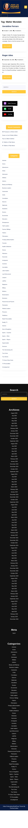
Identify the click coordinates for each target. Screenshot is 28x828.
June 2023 (14, 509)
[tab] (25, 7)
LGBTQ (4, 281)
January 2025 (14, 461)
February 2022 (14, 532)
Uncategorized (5, 367)
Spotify (9, 108)
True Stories (5, 356)
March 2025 (14, 456)
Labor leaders (5, 270)
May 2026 (14, 420)
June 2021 (14, 553)
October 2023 (14, 499)
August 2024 (14, 474)
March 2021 (14, 560)
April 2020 (14, 588)
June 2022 (14, 522)
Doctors (4, 212)
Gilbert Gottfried (10, 138)
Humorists (4, 256)
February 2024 (14, 489)
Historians (4, 253)
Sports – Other (5, 336)
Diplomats (4, 205)
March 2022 (14, 530)
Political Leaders (6, 308)
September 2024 (14, 471)
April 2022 (14, 527)
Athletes (4, 177)
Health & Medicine (6, 246)
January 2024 (14, 492)
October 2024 (14, 469)
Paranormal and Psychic (8, 301)
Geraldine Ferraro (10, 26)
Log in (14, 633)
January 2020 (14, 596)
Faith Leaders (5, 225)
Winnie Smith (14, 131)
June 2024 (14, 479)
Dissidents (4, 208)
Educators (4, 219)
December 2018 (14, 619)
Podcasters (5, 305)
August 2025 (14, 443)
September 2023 (14, 502)
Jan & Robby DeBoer (12, 135)
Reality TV (4, 322)
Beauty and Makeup (7, 184)
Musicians (4, 298)
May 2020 (14, 586)
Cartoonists (5, 191)
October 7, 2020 (8, 30)
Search (5, 15)
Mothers (4, 291)
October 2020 (14, 573)
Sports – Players (6, 339)
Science (4, 325)
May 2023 (14, 512)
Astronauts (5, 174)
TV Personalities (6, 363)
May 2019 (14, 609)
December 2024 (14, 464)
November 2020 (14, 570)
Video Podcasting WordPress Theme (13, 806)
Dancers (4, 201)
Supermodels (5, 343)
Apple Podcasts (12, 103)
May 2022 (14, 525)
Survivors (4, 346)
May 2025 (14, 451)
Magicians (4, 284)
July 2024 (14, 476)
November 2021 (14, 540)
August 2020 (14, 578)
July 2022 (14, 520)
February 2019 (14, 614)
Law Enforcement (6, 274)
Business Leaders (6, 188)
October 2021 (14, 542)
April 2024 (14, 484)
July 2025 (14, 446)
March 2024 (14, 486)
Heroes (4, 250)
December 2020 (14, 568)
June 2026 (14, 418)
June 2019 (14, 606)
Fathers (4, 232)
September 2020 (14, 576)
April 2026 (14, 423)
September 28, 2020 (9, 59)
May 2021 (14, 555)
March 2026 (14, 425)
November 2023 (14, 497)
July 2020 (14, 581)
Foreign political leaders (8, 239)
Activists (4, 160)
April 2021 (14, 558)
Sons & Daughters (6, 329)
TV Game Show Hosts (7, 360)
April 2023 (14, 515)
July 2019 (14, 603)
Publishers (4, 315)
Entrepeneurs (5, 222)
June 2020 (14, 583)
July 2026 (14, 415)
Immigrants (5, 260)
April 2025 (14, 453)
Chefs (3, 194)
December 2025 (14, 433)
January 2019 (14, 616)
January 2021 (14, 565)
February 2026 (14, 428)
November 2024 (14, 466)
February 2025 (14, 459)
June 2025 (14, 448)
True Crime (5, 353)
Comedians (5, 198)
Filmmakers (5, 236)
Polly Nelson (12, 142)
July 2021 (14, 550)
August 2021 (14, 548)
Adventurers (5, 167)
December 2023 (14, 494)
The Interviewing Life (7, 349)
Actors (3, 164)
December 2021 (14, 537)
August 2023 (14, 504)
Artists (3, 170)
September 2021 (14, 545)
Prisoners (4, 312)
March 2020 (14, 591)
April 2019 (14, 611)
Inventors (4, 263)
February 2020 (14, 593)
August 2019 (14, 601)
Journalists (5, 267)
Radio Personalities (7, 318)
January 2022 (14, 535)
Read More (8, 46)
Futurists (4, 243)
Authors (4, 181)
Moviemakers (5, 294)
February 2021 (14, 563)
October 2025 (14, 438)
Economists (5, 215)
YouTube (10, 114)
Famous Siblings (6, 229)
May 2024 (14, 481)
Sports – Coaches (6, 332)
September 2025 (14, 441)
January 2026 (14, 431)
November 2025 (14, 436)
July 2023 (14, 507)
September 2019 (14, 598)
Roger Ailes (7, 55)
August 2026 (14, 413)
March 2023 (14, 517)
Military (4, 287)
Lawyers (4, 277)
